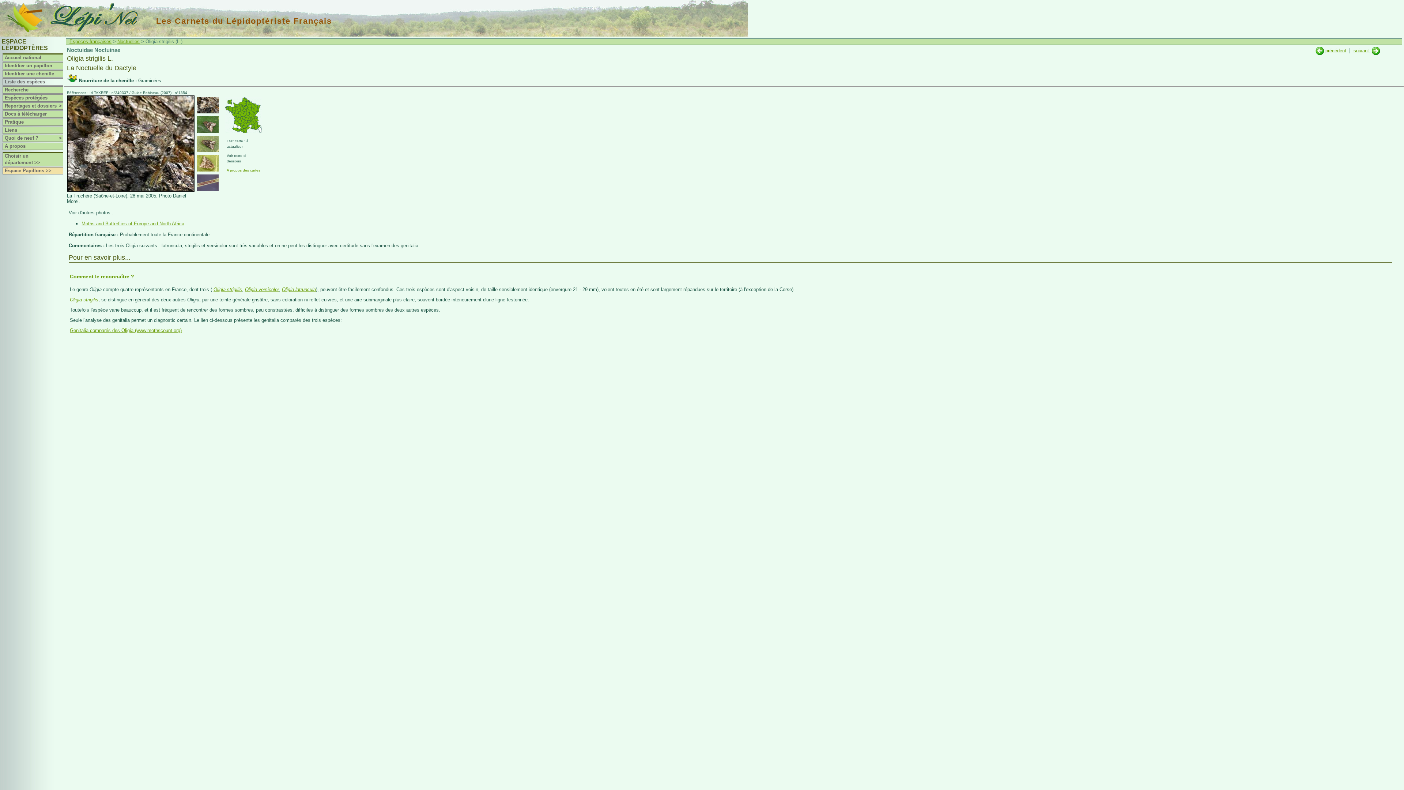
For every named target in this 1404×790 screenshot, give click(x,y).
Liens (11, 130)
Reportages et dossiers (33, 106)
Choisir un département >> (22, 159)
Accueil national (23, 57)
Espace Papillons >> (28, 170)
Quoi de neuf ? (33, 138)
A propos (15, 146)
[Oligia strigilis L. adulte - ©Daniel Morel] (207, 105)
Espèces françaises (90, 41)
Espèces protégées (26, 98)
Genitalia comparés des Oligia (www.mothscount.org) (126, 330)
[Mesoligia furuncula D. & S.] (1320, 50)
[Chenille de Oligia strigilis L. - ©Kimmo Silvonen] (207, 183)
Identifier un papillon (28, 65)
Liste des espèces (25, 81)
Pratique (14, 122)
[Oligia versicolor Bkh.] (1376, 50)
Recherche (17, 90)
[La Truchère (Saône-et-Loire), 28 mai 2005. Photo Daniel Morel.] (131, 190)
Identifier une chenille (29, 73)
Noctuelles (128, 41)
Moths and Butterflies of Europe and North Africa (133, 223)
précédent (1335, 50)
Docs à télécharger (26, 114)
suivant (1362, 50)
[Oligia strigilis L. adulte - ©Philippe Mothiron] (207, 124)
